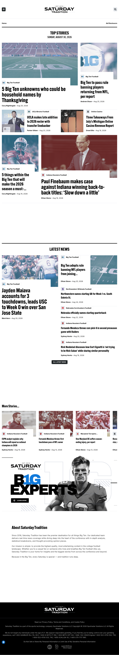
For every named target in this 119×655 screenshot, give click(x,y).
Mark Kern (6, 318)
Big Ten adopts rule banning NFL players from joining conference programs (73, 269)
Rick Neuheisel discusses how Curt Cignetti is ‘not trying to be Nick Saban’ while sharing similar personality (88, 348)
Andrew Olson (86, 101)
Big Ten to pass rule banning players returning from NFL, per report (95, 89)
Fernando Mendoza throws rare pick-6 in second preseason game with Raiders (89, 329)
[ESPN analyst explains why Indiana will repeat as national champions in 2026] (19, 424)
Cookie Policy (79, 622)
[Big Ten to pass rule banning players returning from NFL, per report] (99, 61)
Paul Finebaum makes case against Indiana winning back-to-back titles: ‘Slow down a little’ (72, 187)
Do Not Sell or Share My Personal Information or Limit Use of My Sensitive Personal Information (60, 642)
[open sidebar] (4, 9)
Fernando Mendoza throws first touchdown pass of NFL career (51, 440)
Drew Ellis (90, 130)
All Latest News (59, 362)
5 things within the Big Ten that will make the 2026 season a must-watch (15, 181)
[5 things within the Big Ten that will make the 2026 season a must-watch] (20, 153)
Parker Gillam (32, 130)
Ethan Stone (46, 198)
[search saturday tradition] (115, 9)
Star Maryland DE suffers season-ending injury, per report (89, 440)
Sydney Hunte (66, 336)
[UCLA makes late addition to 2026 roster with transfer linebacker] (13, 121)
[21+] (49, 647)
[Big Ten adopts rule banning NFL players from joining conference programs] (103, 269)
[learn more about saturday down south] (59, 483)
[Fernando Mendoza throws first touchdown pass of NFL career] (56, 424)
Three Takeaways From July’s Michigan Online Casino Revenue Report (100, 121)
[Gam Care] (57, 647)
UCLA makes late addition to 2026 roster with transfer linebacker (42, 121)
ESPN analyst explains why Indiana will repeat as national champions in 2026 (14, 442)
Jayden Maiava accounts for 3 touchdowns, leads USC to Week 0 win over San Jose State (24, 302)
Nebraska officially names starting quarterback (83, 312)
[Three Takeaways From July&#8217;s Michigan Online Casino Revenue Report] (72, 121)
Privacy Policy (47, 622)
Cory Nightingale (8, 106)
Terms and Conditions (61, 622)
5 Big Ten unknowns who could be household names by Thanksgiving (34, 94)
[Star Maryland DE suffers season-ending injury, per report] (93, 424)
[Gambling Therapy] (66, 647)
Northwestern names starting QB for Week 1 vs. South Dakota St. (86, 295)
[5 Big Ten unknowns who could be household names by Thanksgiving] (40, 64)
